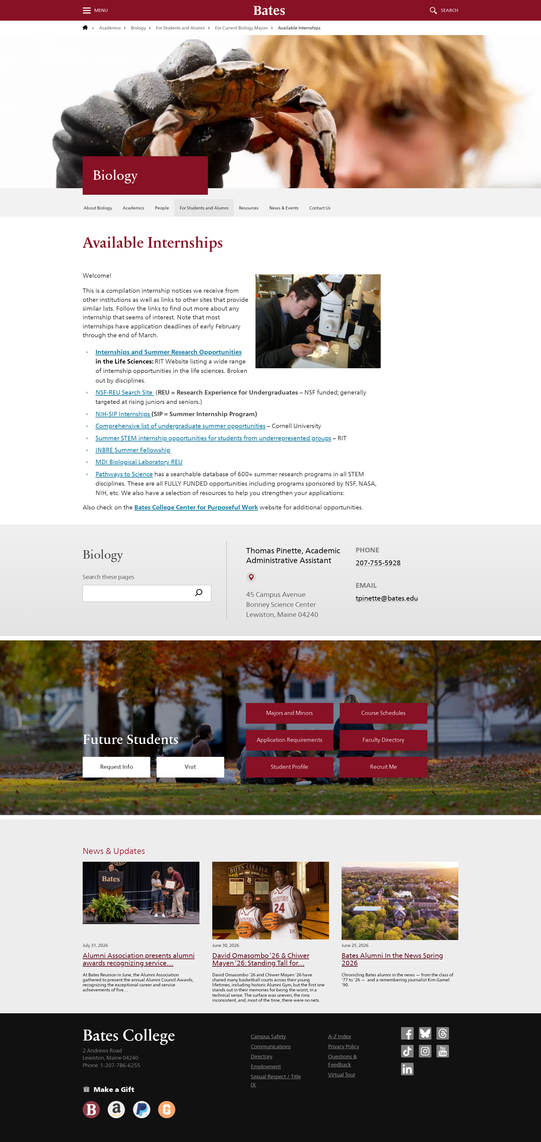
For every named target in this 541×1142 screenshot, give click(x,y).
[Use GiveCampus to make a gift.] (166, 1109)
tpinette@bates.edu (387, 598)
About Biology (98, 207)
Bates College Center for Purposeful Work (196, 507)
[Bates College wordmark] (269, 10)
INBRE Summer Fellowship (132, 450)
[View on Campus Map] (251, 577)
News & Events (284, 207)
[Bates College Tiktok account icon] (407, 1051)
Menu (101, 10)
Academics (110, 27)
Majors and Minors (289, 713)
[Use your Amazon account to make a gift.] (116, 1109)
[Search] (199, 593)
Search (449, 10)
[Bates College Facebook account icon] (407, 1033)
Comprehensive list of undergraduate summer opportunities (180, 426)
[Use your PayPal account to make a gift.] (141, 1109)
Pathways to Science (124, 474)
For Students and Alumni (180, 27)
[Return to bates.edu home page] (88, 28)
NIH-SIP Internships (123, 414)
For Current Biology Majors (241, 27)
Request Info (116, 767)
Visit (190, 767)
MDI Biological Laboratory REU (139, 462)
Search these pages (108, 576)
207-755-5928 (378, 563)
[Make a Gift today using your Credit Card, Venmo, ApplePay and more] (91, 1109)
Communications (271, 1046)
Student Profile (289, 767)
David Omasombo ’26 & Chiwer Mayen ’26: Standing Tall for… (260, 959)
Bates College (129, 1035)
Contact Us (320, 207)
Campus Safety (268, 1036)
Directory (261, 1056)
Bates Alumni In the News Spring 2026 (392, 959)
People (162, 207)
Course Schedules (383, 713)
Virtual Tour (341, 1075)
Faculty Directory (383, 740)
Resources (249, 207)
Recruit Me (383, 767)
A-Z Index (339, 1036)
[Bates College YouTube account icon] (442, 1051)
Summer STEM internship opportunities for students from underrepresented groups (213, 438)
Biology (138, 27)
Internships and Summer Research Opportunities (168, 352)
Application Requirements (289, 740)
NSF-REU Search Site (124, 392)
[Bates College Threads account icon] (442, 1033)
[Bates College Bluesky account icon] (425, 1033)
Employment (266, 1066)
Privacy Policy (343, 1046)
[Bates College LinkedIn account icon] (407, 1069)
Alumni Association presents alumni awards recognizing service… (139, 959)
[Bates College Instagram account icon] (425, 1051)
